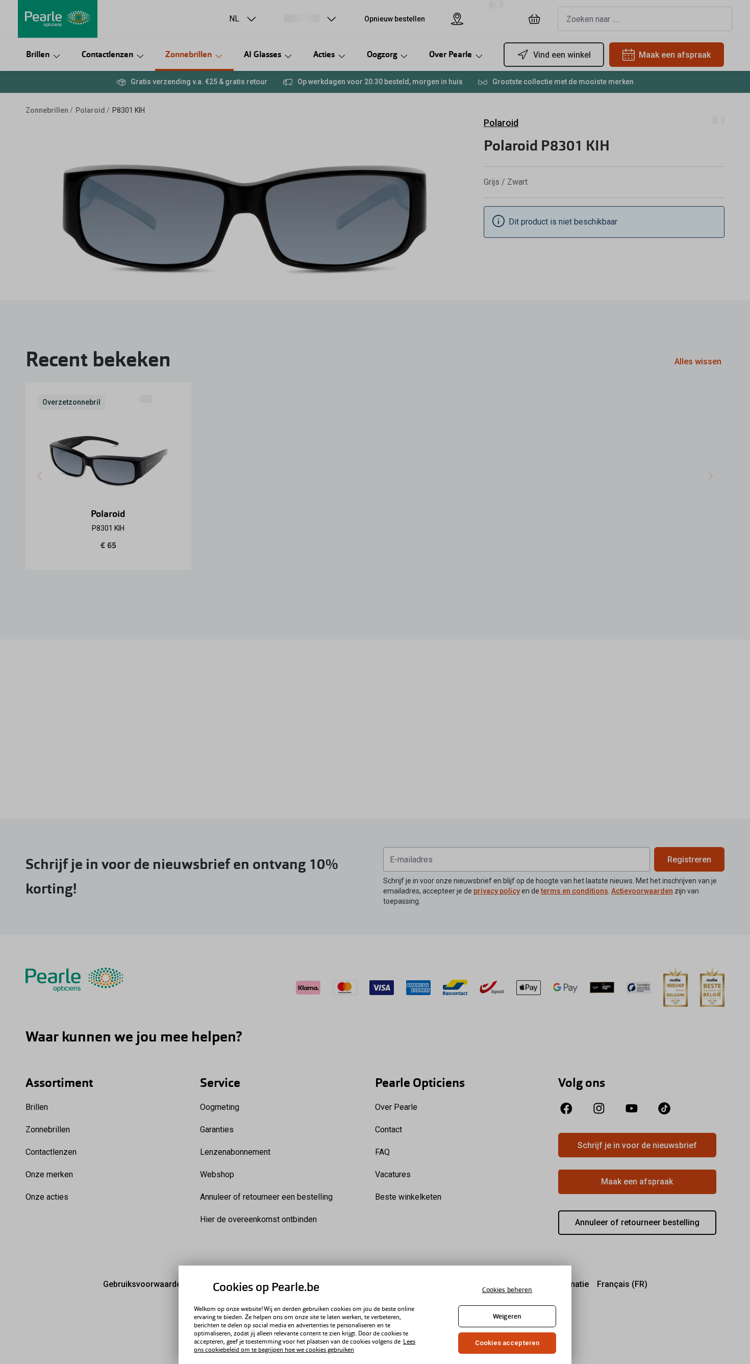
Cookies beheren (507, 1289)
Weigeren (507, 1316)
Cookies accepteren (507, 1343)
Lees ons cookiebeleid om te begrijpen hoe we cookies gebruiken (304, 1345)
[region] (375, 1315)
